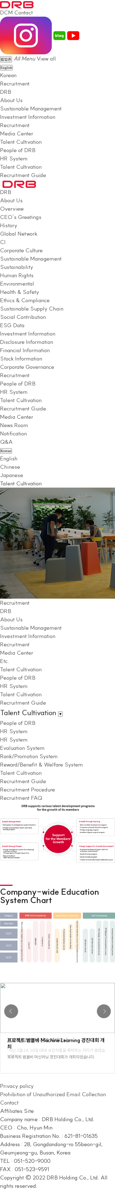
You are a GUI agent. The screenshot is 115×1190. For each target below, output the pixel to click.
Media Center (16, 133)
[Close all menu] (0, 185)
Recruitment (15, 83)
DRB (5, 91)
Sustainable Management (31, 108)
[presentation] (11, 1011)
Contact (23, 12)
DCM (6, 12)
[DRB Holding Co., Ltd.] (16, 4)
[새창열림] (26, 34)
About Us (11, 100)
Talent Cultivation (21, 141)
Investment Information (27, 116)
